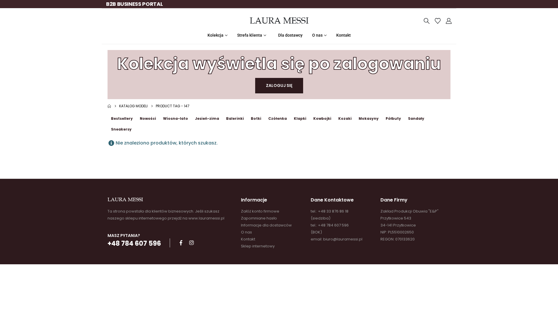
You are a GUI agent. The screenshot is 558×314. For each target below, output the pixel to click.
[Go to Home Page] (109, 106)
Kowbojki (322, 118)
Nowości (148, 118)
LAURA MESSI (279, 20)
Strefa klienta (249, 35)
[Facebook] (180, 242)
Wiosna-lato (175, 118)
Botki (256, 118)
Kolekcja (215, 35)
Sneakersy (121, 129)
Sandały (416, 118)
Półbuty (393, 118)
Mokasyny (369, 118)
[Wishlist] (437, 20)
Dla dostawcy (290, 35)
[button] (426, 20)
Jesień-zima (207, 118)
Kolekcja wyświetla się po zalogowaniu (279, 63)
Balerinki (235, 118)
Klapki (300, 118)
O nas (317, 35)
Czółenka (277, 118)
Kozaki (345, 118)
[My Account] (448, 20)
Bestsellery (122, 118)
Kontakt (343, 35)
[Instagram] (191, 242)
